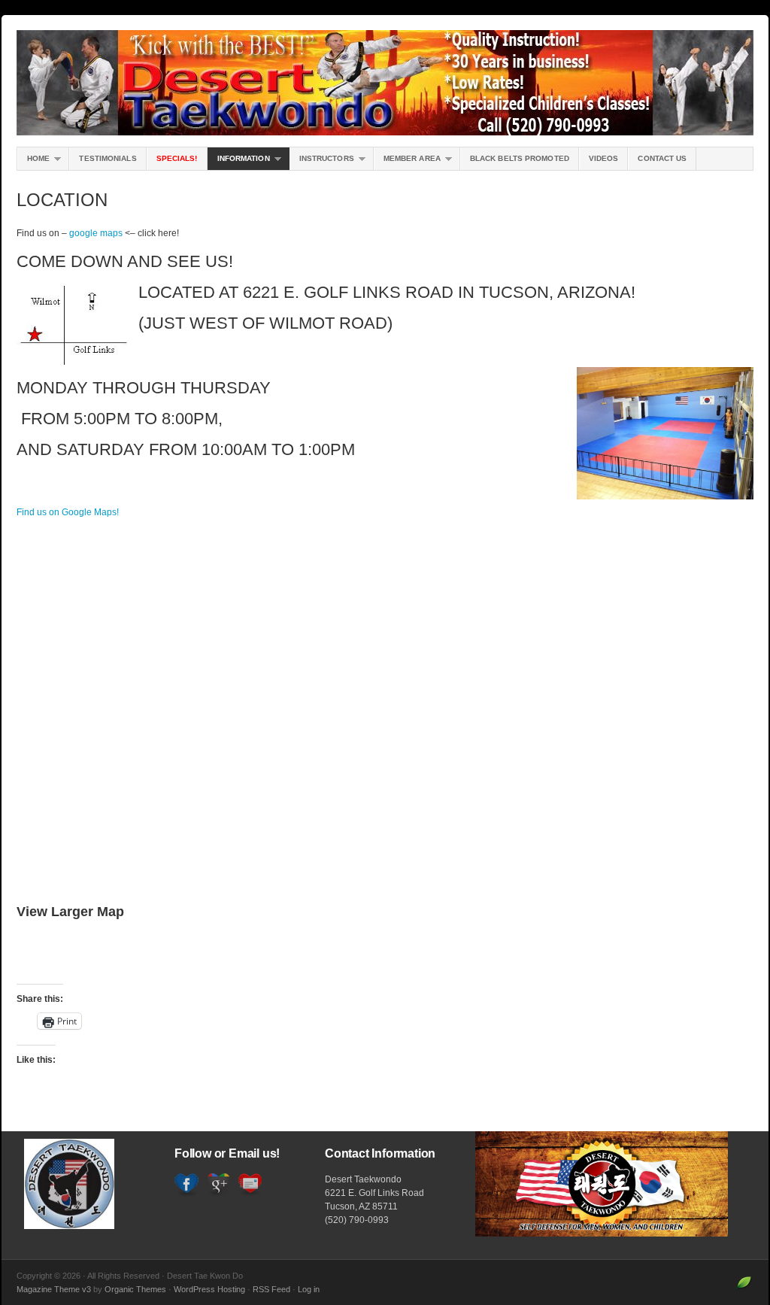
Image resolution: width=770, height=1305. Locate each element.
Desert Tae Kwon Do (385, 82)
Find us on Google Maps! (68, 512)
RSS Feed (271, 1289)
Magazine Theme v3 (54, 1289)
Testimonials (107, 158)
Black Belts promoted (519, 158)
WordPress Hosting (209, 1289)
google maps (96, 233)
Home (33, 162)
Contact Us (662, 158)
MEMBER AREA (407, 162)
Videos (604, 158)
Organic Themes (135, 1289)
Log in (309, 1289)
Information (239, 162)
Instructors (322, 162)
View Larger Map (70, 911)
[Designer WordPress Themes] (744, 1289)
